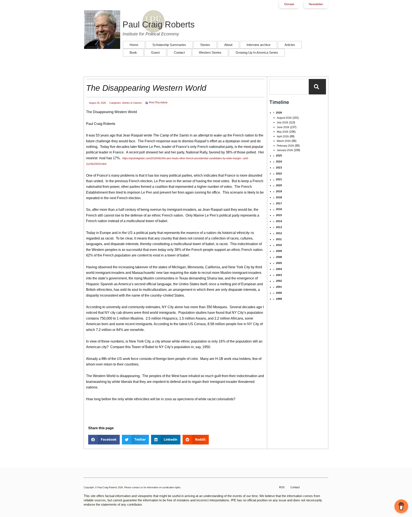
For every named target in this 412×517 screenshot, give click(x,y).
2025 (279, 155)
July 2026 (282, 122)
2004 (279, 269)
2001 (279, 286)
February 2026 (285, 145)
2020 (279, 185)
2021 (279, 179)
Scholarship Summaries (169, 45)
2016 (279, 209)
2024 (279, 161)
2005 (279, 263)
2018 (279, 197)
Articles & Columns (132, 103)
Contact (179, 52)
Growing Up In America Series (257, 52)
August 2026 (284, 117)
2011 (279, 239)
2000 (279, 292)
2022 (279, 173)
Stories (205, 45)
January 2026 (285, 150)
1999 (279, 298)
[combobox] (289, 86)
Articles (290, 45)
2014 (279, 221)
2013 (279, 227)
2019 (279, 191)
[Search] (317, 86)
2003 (279, 275)
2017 (279, 203)
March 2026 (284, 141)
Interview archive (258, 45)
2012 (279, 233)
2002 (279, 280)
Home (134, 45)
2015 (279, 215)
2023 (279, 167)
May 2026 (282, 131)
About (228, 45)
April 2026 (283, 136)
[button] (104, 439)
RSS (282, 487)
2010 (279, 245)
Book (133, 52)
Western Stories (210, 52)
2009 (279, 251)
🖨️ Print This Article (156, 102)
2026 (279, 112)
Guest (155, 52)
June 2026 (283, 127)
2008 (279, 257)
